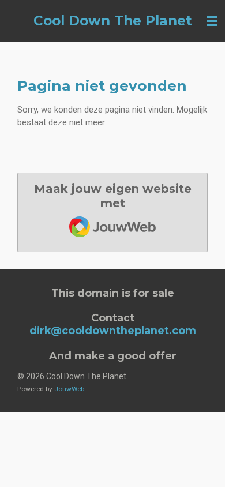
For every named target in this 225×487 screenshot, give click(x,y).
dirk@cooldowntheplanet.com (112, 330)
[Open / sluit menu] (212, 21)
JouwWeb (69, 389)
